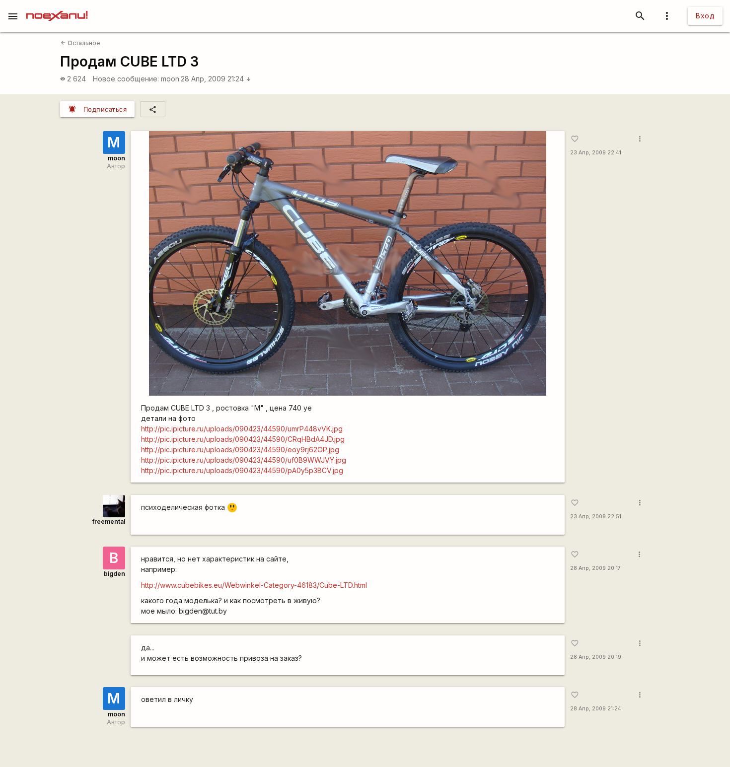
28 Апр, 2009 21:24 (216, 78)
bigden (114, 573)
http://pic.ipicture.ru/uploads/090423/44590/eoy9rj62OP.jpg (240, 449)
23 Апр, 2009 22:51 (595, 516)
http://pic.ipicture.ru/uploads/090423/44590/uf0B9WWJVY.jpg (243, 460)
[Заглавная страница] (56, 7)
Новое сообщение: (126, 78)
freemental (108, 521)
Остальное (80, 43)
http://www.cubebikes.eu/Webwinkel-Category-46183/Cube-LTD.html (254, 585)
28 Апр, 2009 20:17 (595, 568)
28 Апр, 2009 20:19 (595, 657)
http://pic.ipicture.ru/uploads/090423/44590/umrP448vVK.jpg (242, 428)
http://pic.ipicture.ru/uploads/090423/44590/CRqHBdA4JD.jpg (243, 439)
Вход (705, 15)
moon (170, 78)
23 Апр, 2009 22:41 (595, 152)
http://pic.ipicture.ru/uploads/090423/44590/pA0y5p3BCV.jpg (242, 470)
